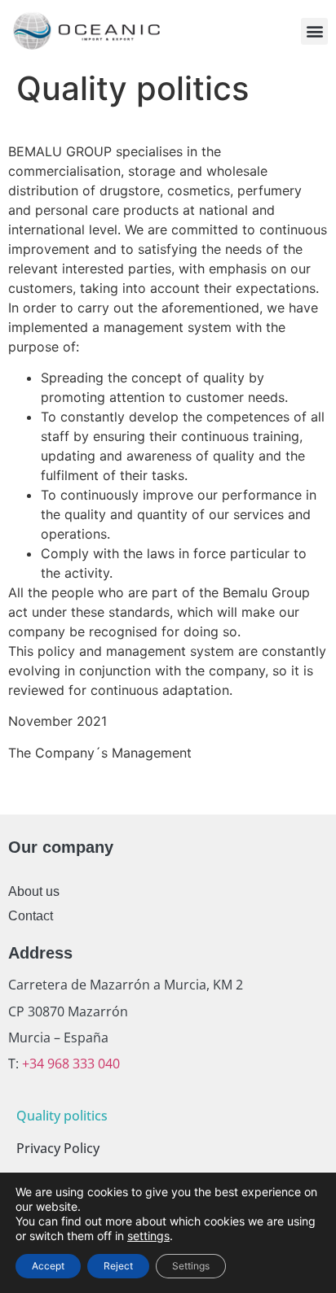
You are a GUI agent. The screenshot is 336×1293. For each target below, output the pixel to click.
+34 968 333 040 (69, 1063)
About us (34, 891)
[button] (314, 31)
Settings (191, 1266)
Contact (30, 916)
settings (148, 1236)
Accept (48, 1266)
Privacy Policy (57, 1148)
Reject (118, 1266)
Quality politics (62, 1116)
